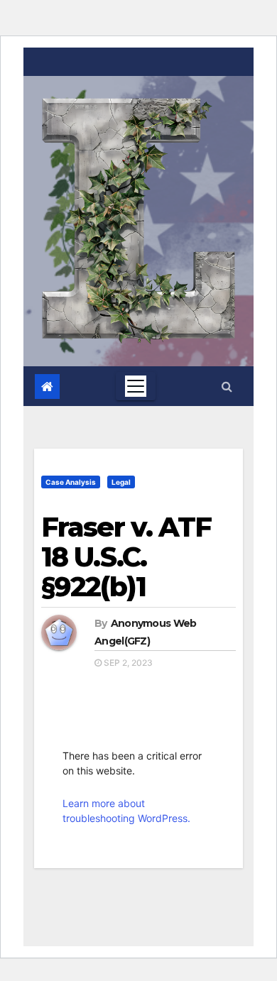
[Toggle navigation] (136, 386)
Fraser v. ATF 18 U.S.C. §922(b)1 (126, 556)
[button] (227, 386)
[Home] (47, 386)
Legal (121, 482)
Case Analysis (70, 482)
